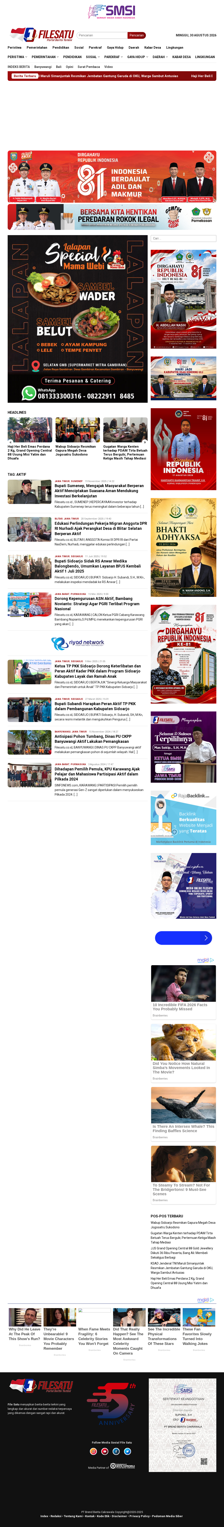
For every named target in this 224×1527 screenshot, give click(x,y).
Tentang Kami (73, 1516)
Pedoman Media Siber (167, 1516)
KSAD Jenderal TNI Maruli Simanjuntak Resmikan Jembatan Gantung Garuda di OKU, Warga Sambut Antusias (182, 1268)
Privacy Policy (140, 1516)
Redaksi (56, 1516)
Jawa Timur (62, 481)
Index (44, 1516)
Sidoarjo (77, 556)
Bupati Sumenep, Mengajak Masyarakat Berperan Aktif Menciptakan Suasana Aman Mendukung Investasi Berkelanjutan (99, 490)
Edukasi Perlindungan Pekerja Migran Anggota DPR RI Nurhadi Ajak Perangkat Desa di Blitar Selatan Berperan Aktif (101, 528)
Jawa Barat (62, 594)
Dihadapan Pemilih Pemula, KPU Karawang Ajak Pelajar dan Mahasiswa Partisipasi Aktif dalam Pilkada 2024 (97, 774)
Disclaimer (119, 1516)
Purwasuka (78, 594)
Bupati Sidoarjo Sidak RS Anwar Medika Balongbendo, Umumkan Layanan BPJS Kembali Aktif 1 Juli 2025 (98, 566)
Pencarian (137, 35)
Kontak (89, 1516)
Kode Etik (103, 1516)
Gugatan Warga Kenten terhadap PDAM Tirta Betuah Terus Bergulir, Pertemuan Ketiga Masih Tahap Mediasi (77, 452)
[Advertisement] (112, 113)
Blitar (59, 518)
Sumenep (77, 481)
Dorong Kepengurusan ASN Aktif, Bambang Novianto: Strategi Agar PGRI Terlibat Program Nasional (97, 603)
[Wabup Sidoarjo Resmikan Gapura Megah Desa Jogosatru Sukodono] (30, 429)
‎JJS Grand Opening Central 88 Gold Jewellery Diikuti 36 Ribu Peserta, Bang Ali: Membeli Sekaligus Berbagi (125, 452)
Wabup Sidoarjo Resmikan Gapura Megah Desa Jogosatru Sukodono (28, 450)
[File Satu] (42, 35)
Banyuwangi (62, 731)
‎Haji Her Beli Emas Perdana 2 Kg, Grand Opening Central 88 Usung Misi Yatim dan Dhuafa (149, 76)
